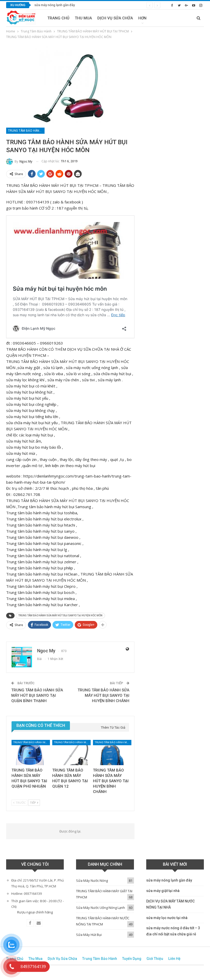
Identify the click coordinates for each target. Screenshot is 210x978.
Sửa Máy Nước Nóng (92, 880)
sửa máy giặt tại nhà (163, 891)
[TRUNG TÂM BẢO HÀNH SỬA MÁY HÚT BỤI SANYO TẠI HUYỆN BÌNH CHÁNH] (111, 752)
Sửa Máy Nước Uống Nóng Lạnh (100, 907)
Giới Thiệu (154, 959)
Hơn (142, 18)
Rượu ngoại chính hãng (35, 912)
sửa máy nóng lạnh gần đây (54, 5)
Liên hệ (174, 959)
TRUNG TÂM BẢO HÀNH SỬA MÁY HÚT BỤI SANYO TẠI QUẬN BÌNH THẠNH (37, 695)
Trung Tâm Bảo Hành (99, 959)
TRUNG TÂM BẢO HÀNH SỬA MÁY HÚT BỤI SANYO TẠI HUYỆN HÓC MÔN (60, 615)
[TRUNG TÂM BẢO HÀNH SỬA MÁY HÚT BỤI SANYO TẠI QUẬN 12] (70, 752)
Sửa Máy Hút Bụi (89, 934)
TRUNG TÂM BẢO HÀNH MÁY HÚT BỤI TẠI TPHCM (26, 130)
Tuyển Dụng (131, 959)
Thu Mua (83, 18)
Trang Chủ (58, 18)
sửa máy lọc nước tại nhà (166, 918)
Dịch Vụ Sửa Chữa (115, 18)
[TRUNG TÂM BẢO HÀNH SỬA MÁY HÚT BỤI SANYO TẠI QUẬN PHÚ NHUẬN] (30, 752)
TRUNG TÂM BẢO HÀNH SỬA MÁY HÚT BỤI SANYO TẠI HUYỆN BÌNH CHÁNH (103, 695)
